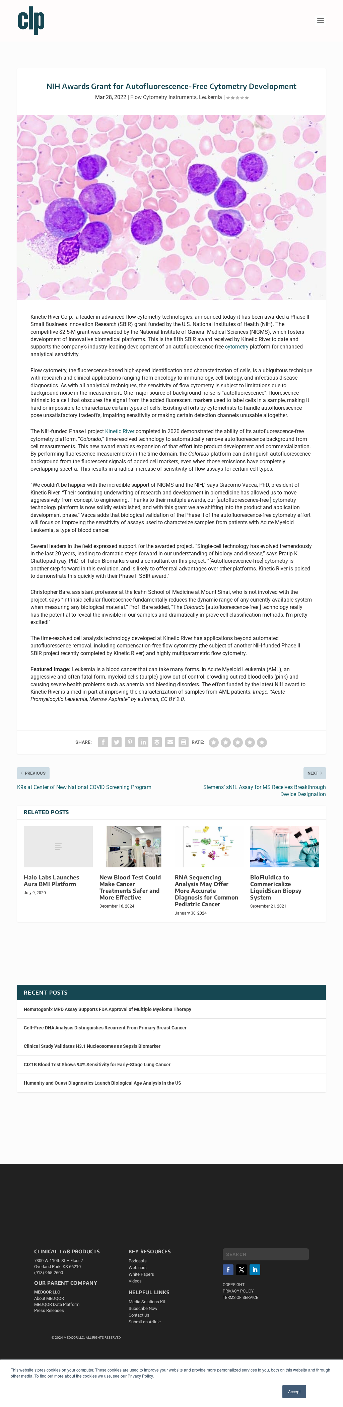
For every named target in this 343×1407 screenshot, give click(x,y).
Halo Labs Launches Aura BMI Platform (51, 880)
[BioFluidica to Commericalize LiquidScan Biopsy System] (284, 846)
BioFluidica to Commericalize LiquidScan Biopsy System (276, 887)
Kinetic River (119, 431)
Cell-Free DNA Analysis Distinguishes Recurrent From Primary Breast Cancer (105, 1027)
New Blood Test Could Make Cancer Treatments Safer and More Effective (130, 887)
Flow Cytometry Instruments (163, 97)
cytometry (237, 346)
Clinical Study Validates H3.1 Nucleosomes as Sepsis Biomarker (92, 1046)
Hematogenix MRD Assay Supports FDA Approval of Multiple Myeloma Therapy (107, 1009)
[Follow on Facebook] (228, 1269)
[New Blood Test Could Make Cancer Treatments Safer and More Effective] (133, 846)
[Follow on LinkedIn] (255, 1269)
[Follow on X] (241, 1269)
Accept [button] (294, 1391)
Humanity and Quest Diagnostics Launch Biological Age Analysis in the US (102, 1083)
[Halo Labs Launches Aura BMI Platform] (58, 846)
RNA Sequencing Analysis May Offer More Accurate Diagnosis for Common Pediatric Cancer (206, 891)
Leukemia (210, 97)
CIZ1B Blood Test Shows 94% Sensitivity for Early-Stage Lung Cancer (97, 1064)
